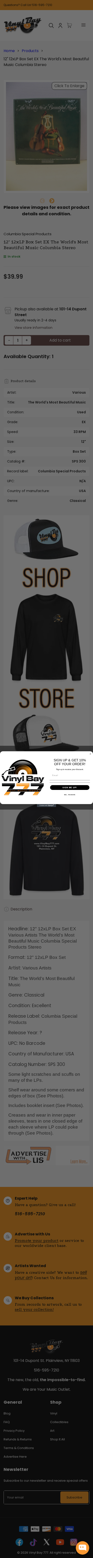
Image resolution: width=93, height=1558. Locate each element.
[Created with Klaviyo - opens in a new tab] (46, 805)
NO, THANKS (70, 794)
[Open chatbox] (82, 1548)
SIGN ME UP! (69, 787)
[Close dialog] (90, 753)
